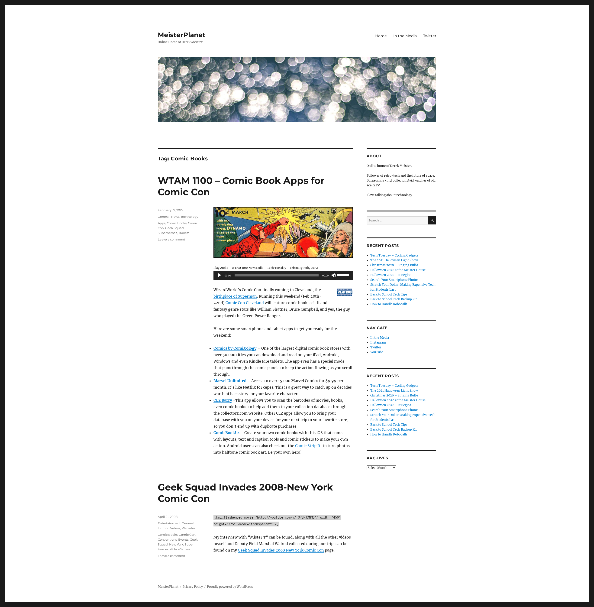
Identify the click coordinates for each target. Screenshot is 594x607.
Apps (161, 223)
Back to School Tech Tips (388, 294)
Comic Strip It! (308, 445)
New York (176, 544)
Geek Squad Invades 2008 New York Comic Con (281, 550)
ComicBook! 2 (226, 432)
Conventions (167, 539)
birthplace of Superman (235, 296)
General (164, 216)
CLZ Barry (222, 400)
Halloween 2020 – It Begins (390, 275)
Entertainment (169, 523)
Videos (175, 528)
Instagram (378, 342)
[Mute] (333, 275)
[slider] (343, 275)
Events (183, 539)
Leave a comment (171, 239)
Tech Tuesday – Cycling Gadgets (394, 255)
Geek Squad (174, 228)
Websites (188, 528)
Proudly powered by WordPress (230, 587)
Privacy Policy (193, 587)
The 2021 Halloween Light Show (394, 260)
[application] (283, 275)
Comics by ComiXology (234, 348)
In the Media (405, 36)
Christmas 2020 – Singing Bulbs (394, 265)
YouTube (376, 352)
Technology (189, 216)
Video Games (180, 549)
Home (381, 36)
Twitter (429, 36)
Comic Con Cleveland (245, 302)
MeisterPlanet (181, 35)
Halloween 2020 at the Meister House (398, 270)
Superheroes (167, 233)
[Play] (219, 275)
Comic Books (177, 223)
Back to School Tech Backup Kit (393, 299)
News (175, 216)
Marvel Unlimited (229, 380)
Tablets (183, 233)
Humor (163, 528)
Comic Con (187, 534)
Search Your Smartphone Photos (394, 280)
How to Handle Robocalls (388, 304)
